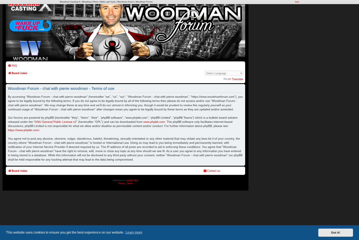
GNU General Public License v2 (55, 121)
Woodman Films (90, 2)
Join (297, 2)
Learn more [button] (133, 232)
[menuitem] (12, 66)
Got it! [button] (335, 232)
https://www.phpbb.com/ (23, 130)
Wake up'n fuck (108, 2)
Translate (237, 79)
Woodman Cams (125, 2)
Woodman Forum (144, 2)
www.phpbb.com (154, 121)
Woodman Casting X (70, 2)
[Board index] (155, 29)
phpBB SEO (132, 180)
